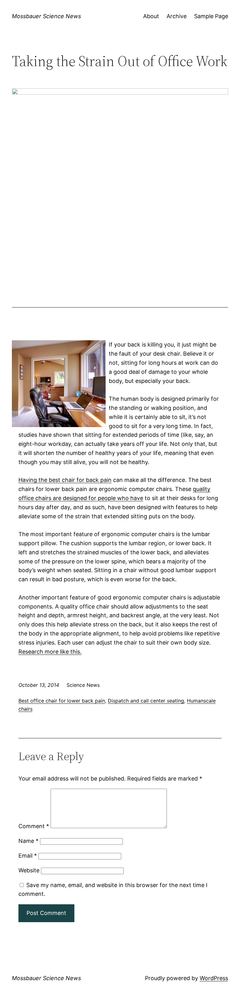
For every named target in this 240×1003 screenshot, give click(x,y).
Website (28, 870)
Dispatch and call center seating (146, 700)
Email (27, 855)
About (151, 16)
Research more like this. (50, 651)
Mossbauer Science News (46, 16)
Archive (177, 16)
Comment (33, 826)
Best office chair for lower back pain (61, 700)
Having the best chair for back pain (65, 480)
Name (28, 841)
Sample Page (211, 16)
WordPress (214, 978)
